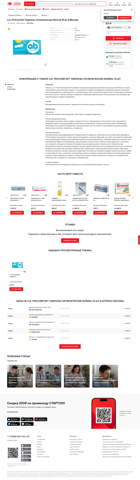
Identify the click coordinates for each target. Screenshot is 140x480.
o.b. (76, 28)
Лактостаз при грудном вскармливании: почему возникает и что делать (75, 380)
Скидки (20, 9)
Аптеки (47, 9)
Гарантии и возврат (76, 442)
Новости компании (43, 456)
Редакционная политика (110, 452)
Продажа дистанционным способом (114, 449)
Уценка (66, 9)
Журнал (39, 444)
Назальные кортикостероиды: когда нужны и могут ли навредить (104, 380)
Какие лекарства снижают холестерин (48, 381)
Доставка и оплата (76, 439)
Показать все (12, 361)
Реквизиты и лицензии (109, 439)
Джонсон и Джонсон (80, 35)
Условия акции (12, 412)
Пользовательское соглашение (112, 442)
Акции (12, 9)
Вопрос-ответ (74, 449)
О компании (41, 439)
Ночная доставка (75, 444)
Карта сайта (74, 454)
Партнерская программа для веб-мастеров (116, 456)
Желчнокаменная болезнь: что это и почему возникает (20, 380)
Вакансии (40, 449)
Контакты (40, 454)
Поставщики (41, 452)
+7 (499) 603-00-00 (18, 436)
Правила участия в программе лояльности (116, 447)
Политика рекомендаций (110, 454)
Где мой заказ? (75, 447)
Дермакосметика (57, 9)
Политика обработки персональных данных (116, 444)
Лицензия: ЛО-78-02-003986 (19, 465)
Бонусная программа (34, 9)
